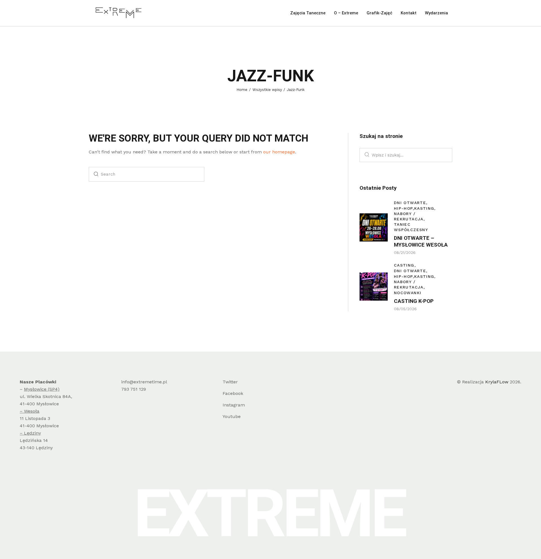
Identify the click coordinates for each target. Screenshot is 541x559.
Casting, (405, 265)
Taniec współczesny (411, 227)
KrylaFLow (496, 381)
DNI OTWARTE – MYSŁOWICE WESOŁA (421, 241)
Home (241, 90)
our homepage (279, 152)
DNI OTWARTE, (410, 202)
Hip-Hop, (404, 208)
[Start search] (95, 174)
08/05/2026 (405, 308)
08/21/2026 (405, 252)
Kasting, (425, 208)
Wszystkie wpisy (267, 90)
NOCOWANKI (407, 292)
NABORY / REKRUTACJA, (409, 216)
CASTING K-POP (414, 301)
